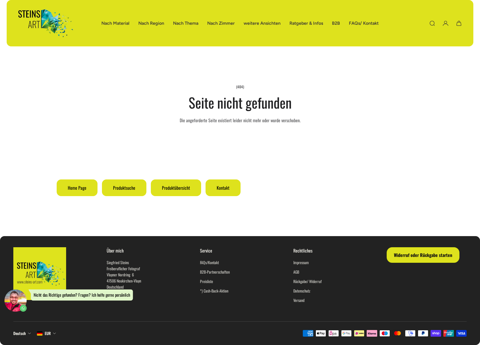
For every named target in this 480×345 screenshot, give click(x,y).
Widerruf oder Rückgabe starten (423, 255)
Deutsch (19, 333)
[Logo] (45, 23)
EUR (48, 333)
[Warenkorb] (459, 23)
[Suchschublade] (432, 23)
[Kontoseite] (445, 23)
